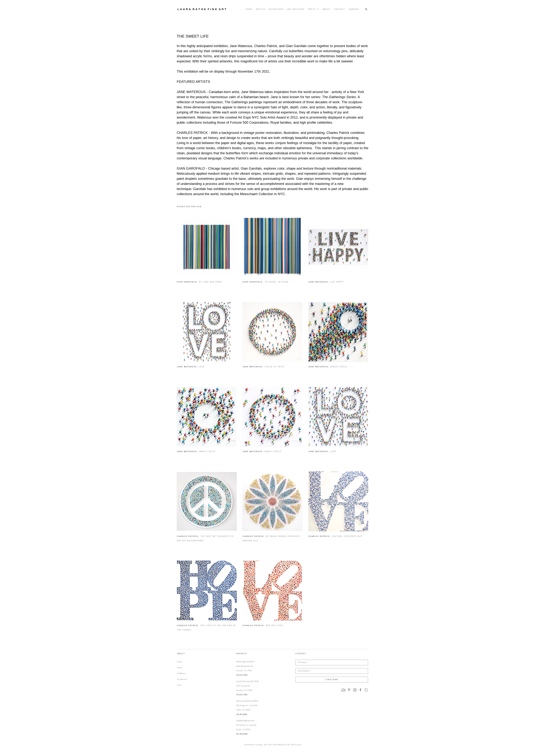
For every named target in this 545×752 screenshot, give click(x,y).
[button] (313, 9)
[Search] (366, 9)
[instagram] (355, 690)
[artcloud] (343, 690)
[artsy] (366, 690)
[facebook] (360, 690)
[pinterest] (349, 690)
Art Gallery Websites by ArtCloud (282, 745)
